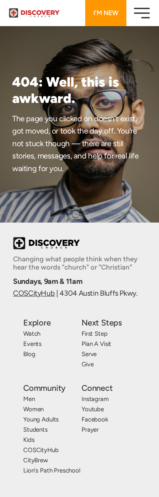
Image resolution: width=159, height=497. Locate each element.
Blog (29, 354)
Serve (89, 354)
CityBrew (35, 460)
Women (33, 409)
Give (87, 364)
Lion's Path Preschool (51, 470)
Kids (28, 440)
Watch (31, 333)
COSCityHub (34, 293)
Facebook (95, 419)
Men (29, 399)
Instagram (95, 399)
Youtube (93, 409)
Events (32, 344)
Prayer (90, 429)
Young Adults (41, 419)
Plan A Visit (96, 344)
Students (35, 429)
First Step (95, 333)
